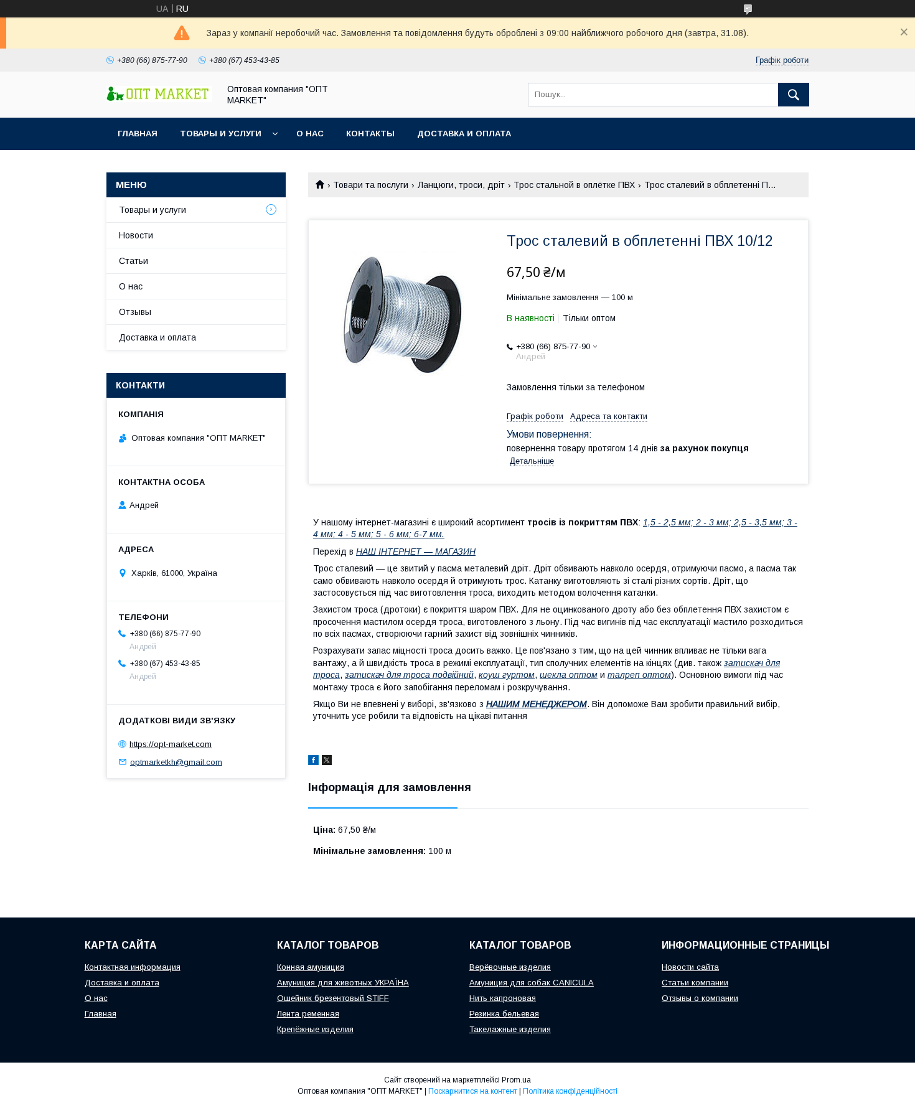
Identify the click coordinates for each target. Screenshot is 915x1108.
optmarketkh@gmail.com (176, 761)
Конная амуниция (310, 967)
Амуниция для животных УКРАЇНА (343, 982)
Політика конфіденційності (570, 1091)
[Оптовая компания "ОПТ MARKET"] (159, 99)
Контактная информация (133, 967)
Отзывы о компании (700, 998)
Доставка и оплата (464, 133)
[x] (327, 762)
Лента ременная (308, 1013)
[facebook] (313, 762)
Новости (136, 235)
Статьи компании (695, 982)
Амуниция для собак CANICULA (531, 982)
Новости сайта (690, 967)
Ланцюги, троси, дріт (461, 185)
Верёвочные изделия (510, 967)
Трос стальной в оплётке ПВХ (574, 185)
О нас (310, 133)
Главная (137, 133)
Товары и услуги (220, 133)
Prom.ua (516, 1080)
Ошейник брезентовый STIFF (333, 998)
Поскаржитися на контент (472, 1091)
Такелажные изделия (510, 1029)
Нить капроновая (502, 998)
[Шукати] (793, 94)
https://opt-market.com (170, 744)
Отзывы (135, 312)
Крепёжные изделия (315, 1029)
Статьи (133, 261)
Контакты (370, 133)
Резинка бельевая (504, 1013)
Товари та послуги (370, 185)
